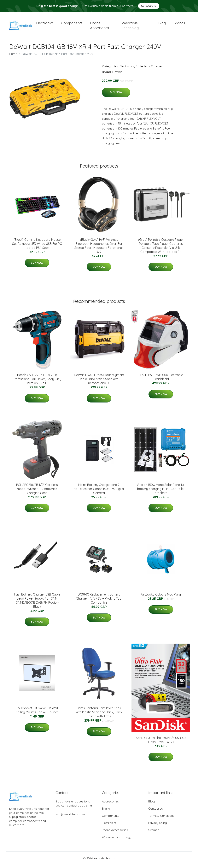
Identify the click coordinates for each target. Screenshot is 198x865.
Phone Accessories (115, 830)
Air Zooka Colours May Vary (161, 594)
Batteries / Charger (149, 66)
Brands (179, 23)
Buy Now (116, 92)
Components (71, 23)
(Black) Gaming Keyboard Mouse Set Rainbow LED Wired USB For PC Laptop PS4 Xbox (37, 244)
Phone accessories (99, 25)
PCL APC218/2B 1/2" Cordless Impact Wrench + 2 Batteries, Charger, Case (37, 489)
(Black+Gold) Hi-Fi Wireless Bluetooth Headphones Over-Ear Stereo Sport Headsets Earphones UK (98, 246)
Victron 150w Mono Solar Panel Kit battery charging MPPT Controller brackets (161, 489)
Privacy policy (157, 823)
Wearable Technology (116, 837)
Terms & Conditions (161, 816)
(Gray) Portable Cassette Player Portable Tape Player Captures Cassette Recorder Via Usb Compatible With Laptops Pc (161, 246)
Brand (106, 808)
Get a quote (148, 5)
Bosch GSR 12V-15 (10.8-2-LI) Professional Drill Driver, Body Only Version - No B (37, 379)
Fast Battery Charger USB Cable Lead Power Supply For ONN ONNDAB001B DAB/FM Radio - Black (37, 600)
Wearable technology (131, 25)
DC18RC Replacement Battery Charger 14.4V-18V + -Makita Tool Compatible (99, 598)
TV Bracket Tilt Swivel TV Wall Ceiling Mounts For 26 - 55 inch (37, 710)
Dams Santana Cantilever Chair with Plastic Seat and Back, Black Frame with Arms (99, 712)
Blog (162, 23)
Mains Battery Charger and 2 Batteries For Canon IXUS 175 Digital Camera (99, 489)
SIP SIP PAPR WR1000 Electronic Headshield (161, 377)
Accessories (110, 801)
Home (13, 54)
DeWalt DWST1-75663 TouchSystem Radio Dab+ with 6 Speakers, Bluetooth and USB (99, 379)
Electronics (45, 23)
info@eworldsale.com (70, 814)
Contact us (155, 808)
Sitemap (153, 830)
